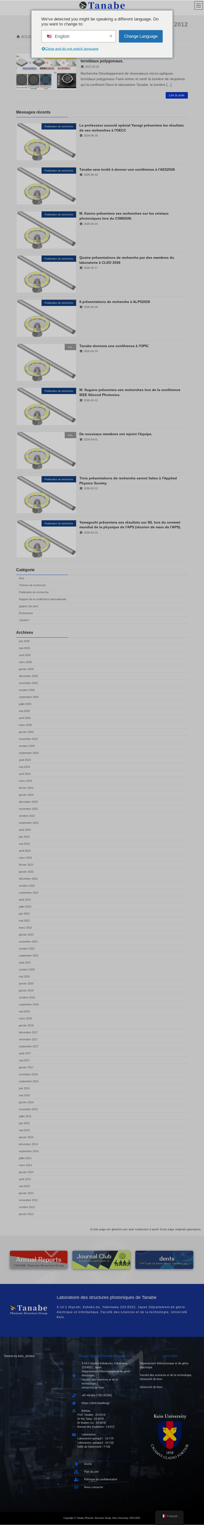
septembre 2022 (29, 892)
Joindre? (24, 620)
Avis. (22, 578)
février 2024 (26, 787)
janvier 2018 (26, 1025)
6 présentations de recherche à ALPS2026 (114, 302)
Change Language (140, 36)
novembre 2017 (28, 1039)
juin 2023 (24, 836)
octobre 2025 (27, 689)
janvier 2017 (26, 1067)
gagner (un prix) (28, 606)
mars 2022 (25, 927)
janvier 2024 (26, 794)
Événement (26, 613)
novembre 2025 (28, 682)
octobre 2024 (27, 745)
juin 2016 (24, 1088)
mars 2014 (25, 1164)
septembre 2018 (29, 1004)
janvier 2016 (26, 1102)
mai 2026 (24, 647)
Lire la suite (177, 95)
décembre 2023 (28, 801)
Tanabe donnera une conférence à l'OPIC (114, 346)
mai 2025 (24, 710)
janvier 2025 (26, 731)
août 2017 (25, 1053)
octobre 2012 (27, 1206)
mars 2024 (25, 780)
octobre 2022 (27, 885)
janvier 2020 (26, 983)
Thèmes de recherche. (33, 585)
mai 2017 (24, 1060)
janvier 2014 (26, 1171)
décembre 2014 (28, 1143)
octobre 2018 (27, 997)
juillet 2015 (25, 1115)
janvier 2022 (26, 934)
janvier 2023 (26, 871)
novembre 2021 (28, 941)
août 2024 (25, 759)
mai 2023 (24, 843)
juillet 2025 (25, 703)
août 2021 (25, 962)
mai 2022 (24, 920)
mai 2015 (24, 1129)
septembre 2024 (29, 752)
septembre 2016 (29, 1081)
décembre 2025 (28, 675)
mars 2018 (25, 1018)
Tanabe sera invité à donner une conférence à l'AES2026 (127, 169)
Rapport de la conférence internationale (42, 599)
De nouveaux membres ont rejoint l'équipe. (115, 434)
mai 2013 (24, 1185)
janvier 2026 (26, 668)
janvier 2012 (26, 1213)
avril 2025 (25, 717)
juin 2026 (24, 640)
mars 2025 (25, 724)
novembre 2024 (28, 738)
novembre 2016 (28, 1074)
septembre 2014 (29, 1150)
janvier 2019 (26, 990)
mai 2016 (24, 1095)
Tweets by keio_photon (19, 1356)
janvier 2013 (26, 1192)
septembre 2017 (29, 1046)
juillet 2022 (25, 906)
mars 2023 (25, 857)
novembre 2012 (28, 1199)
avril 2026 (25, 654)
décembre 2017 (28, 1032)
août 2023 (25, 829)
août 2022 (25, 899)
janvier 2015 (26, 1136)
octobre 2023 (27, 815)
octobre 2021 (27, 948)
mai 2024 (24, 766)
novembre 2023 (28, 808)
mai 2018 (24, 1011)
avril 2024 (25, 773)
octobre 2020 (27, 969)
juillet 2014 (25, 1157)
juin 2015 (24, 1122)
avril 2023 (25, 850)
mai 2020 (24, 976)
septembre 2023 (29, 822)
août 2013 (25, 1178)
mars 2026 (25, 661)
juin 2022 (24, 913)
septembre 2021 (29, 955)
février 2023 (26, 864)
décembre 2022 (28, 878)
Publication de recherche (34, 592)
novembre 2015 (28, 1109)
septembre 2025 (29, 696)
